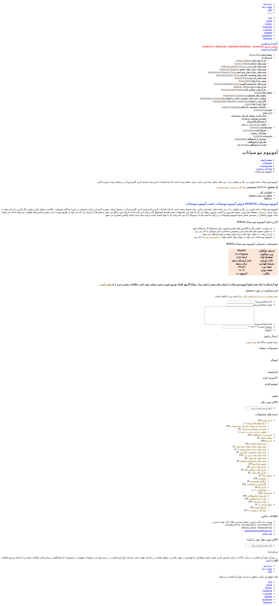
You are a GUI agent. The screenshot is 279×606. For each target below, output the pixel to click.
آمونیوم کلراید (271, 383)
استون (275, 395)
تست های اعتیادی (250, 63)
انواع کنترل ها (255, 104)
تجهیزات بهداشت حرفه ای (253, 118)
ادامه (268, 560)
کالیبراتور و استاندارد (239, 101)
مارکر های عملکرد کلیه (243, 89)
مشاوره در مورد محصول (260, 195)
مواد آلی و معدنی (258, 133)
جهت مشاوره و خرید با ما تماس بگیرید (259, 296)
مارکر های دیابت (249, 86)
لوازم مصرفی (259, 501)
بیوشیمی (262, 478)
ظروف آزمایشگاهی (256, 141)
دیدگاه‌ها (268, 198)
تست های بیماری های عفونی (243, 69)
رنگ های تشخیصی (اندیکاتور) (244, 106)
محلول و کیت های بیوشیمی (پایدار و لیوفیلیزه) (233, 98)
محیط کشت (254, 130)
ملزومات (262, 135)
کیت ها (267, 57)
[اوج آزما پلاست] (269, 43)
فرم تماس (267, 533)
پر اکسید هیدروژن (212, 236)
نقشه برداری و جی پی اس (253, 124)
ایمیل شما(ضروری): (262, 304)
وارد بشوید (251, 342)
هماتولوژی (261, 489)
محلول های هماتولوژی (244, 95)
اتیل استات (273, 371)
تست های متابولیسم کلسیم (240, 83)
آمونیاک (262, 212)
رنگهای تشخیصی (258, 481)
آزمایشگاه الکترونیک (256, 121)
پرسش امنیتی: (265, 326)
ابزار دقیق (267, 112)
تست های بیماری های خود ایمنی (237, 72)
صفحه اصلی (260, 54)
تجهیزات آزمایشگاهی (262, 434)
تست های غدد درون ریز (243, 66)
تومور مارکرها (252, 80)
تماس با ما (267, 6)
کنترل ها (262, 486)
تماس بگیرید (106, 284)
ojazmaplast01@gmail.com (258, 530)
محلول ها (263, 92)
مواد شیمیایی (261, 127)
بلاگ (270, 9)
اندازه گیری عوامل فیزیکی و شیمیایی (248, 115)
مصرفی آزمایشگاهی (250, 138)
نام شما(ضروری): (263, 301)
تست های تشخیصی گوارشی (241, 74)
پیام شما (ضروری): (263, 323)
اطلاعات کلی (265, 192)
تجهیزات (263, 109)
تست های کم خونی (250, 77)
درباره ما (268, 3)
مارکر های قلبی (251, 60)
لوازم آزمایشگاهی (251, 144)
